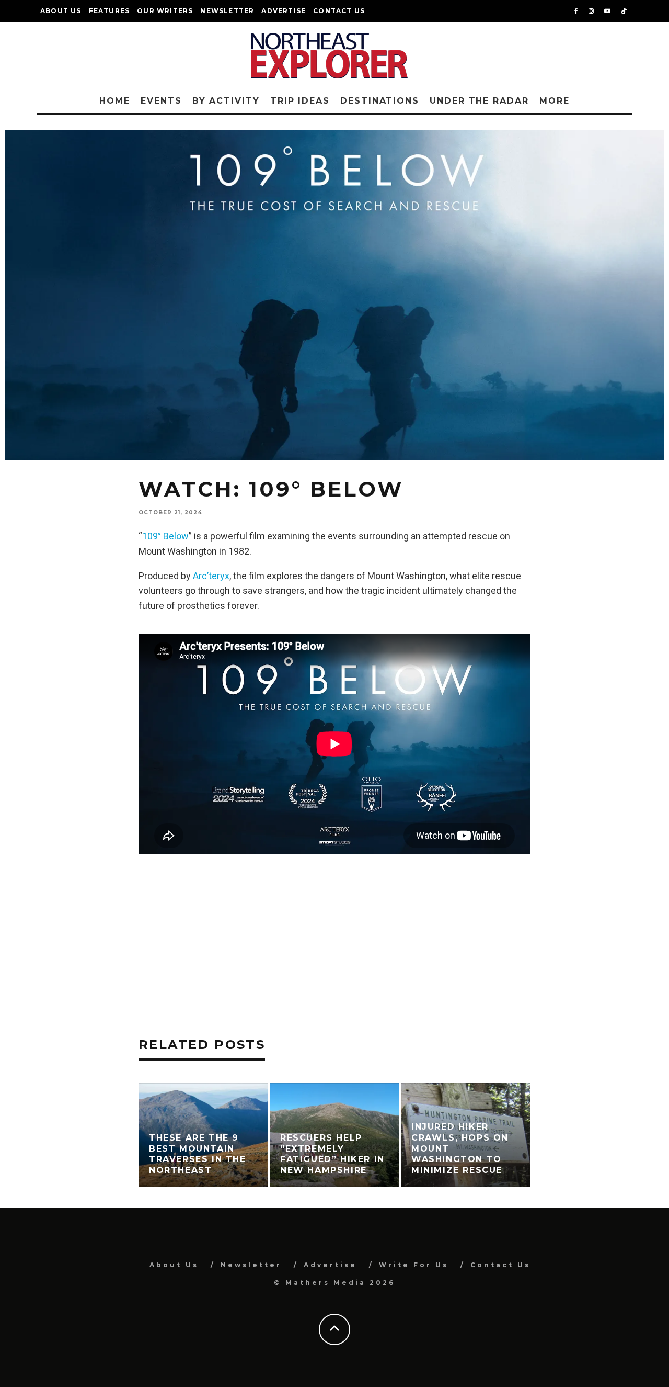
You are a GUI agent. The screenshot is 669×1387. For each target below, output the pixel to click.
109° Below (165, 536)
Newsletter (227, 11)
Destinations (379, 101)
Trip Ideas (300, 101)
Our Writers (165, 11)
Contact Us (339, 11)
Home (114, 101)
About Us (61, 11)
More (554, 101)
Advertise (283, 11)
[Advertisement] (334, 927)
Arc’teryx (211, 575)
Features (109, 11)
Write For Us (413, 1265)
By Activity (226, 101)
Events (161, 101)
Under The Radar (479, 101)
